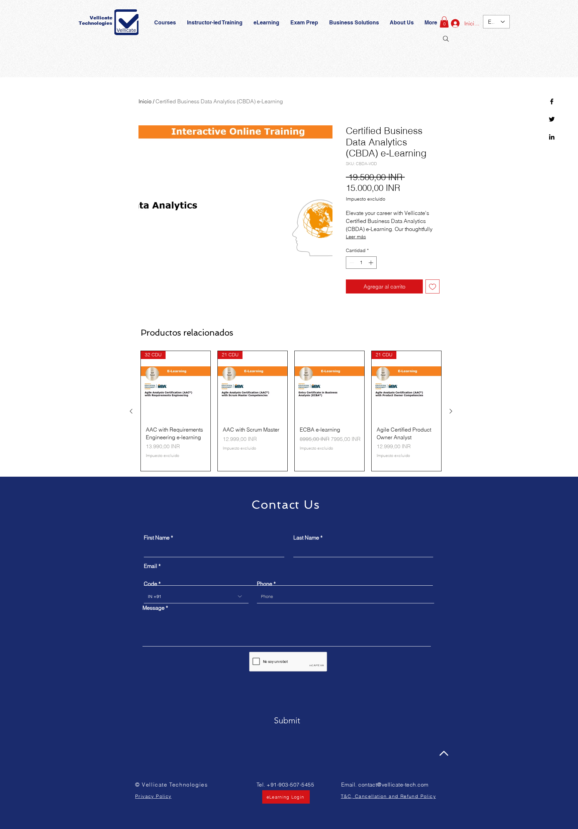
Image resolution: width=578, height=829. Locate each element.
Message (153, 607)
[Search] (446, 39)
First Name (157, 537)
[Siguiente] (451, 411)
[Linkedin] (552, 137)
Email (150, 566)
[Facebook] (552, 101)
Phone (264, 583)
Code (150, 583)
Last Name (306, 537)
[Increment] (371, 262)
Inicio (145, 101)
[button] (304, 22)
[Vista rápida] (329, 386)
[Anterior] (131, 411)
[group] (291, 411)
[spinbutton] (361, 262)
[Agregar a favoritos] (432, 286)
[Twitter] (552, 119)
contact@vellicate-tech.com (393, 784)
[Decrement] (351, 262)
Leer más (356, 237)
